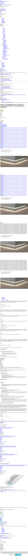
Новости (3, 530)
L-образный (4, 40)
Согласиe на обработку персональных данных (6, 533)
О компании (3, 18)
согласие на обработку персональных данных (5, 79)
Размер (2, 27)
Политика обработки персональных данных (9, 553)
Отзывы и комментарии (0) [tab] (5, 299)
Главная (3, 101)
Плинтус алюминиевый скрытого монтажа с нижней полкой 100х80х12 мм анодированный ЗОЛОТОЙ (14, 507)
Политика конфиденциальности (4, 537)
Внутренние (4, 52)
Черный (4, 34)
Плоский (4, 41)
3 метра (4, 31)
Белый (4, 32)
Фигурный (4, 43)
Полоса (4, 42)
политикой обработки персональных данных (6, 80)
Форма (2, 39)
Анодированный (5, 45)
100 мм (4, 30)
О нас (2, 527)
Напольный (4, 44)
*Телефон (1, 77)
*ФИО (1, 84)
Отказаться (11, 554)
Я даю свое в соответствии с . (6, 88)
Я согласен (18, 554)
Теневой (4, 57)
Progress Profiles (5, 59)
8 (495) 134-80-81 (2, 3)
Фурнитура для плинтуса (6, 54)
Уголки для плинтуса (4, 51)
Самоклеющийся (5, 47)
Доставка (3, 19)
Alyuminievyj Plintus (5, 58)
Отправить (2, 89)
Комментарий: (2, 419)
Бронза (4, 33)
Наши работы (3, 21)
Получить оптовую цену (3, 124)
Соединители (5, 55)
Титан (4, 36)
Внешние (4, 53)
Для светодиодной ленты (6, 48)
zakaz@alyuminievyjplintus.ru (3, 4)
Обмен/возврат (3, 66)
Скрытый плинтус (4, 56)
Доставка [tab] (3, 298)
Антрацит (4, 38)
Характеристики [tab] (4, 297)
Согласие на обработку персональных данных (21, 553)
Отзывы (3, 20)
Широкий (4, 50)
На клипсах (4, 46)
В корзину (2, 122)
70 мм (4, 29)
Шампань (4, 37)
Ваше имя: (1, 416)
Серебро (4, 35)
